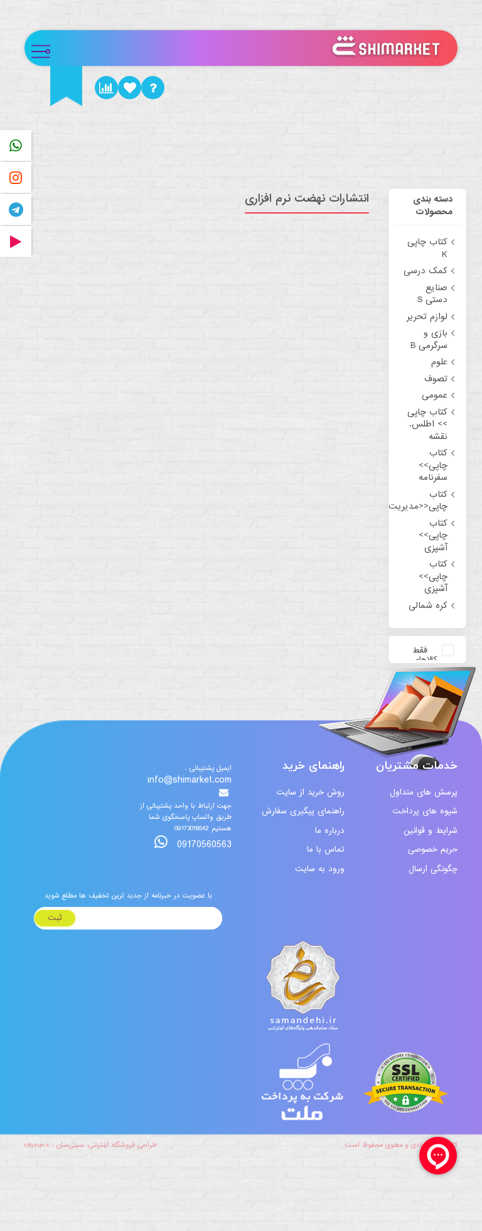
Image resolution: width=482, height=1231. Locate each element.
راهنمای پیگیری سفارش (303, 811)
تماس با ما (326, 849)
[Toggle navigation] (46, 48)
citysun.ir (37, 1145)
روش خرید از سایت (310, 792)
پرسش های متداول (424, 792)
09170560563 (203, 844)
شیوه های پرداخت (425, 811)
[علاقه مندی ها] (129, 87)
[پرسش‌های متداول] (152, 87)
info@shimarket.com (189, 781)
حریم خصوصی (433, 849)
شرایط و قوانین (431, 831)
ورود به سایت (320, 869)
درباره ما (330, 831)
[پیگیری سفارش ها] (106, 87)
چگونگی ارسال (433, 869)
